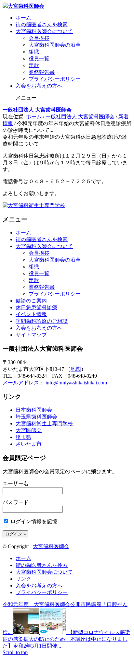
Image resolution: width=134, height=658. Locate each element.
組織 (34, 51)
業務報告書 (42, 72)
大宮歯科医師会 (51, 546)
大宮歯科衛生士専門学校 (44, 423)
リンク (23, 579)
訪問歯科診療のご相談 (42, 321)
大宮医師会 (29, 430)
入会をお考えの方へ (39, 85)
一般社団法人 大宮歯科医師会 (37, 109)
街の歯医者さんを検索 (42, 24)
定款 (34, 65)
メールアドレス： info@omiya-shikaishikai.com (55, 382)
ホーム (23, 17)
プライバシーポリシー (55, 79)
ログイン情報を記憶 (33, 521)
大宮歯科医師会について (44, 31)
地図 (76, 369)
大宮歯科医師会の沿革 (55, 45)
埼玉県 (23, 437)
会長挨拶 (39, 38)
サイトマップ (31, 334)
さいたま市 (29, 444)
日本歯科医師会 (34, 410)
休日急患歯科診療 (36, 307)
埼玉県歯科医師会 (36, 416)
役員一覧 (39, 58)
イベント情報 (31, 314)
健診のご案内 (31, 300)
